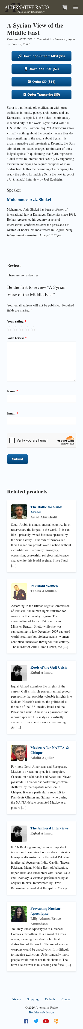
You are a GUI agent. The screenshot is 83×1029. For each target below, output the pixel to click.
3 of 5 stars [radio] (21, 328)
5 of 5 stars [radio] (33, 328)
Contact (66, 999)
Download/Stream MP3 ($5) (43, 56)
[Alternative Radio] (27, 7)
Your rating (16, 321)
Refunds (50, 999)
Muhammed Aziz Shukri (29, 200)
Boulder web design (41, 1012)
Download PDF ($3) (43, 69)
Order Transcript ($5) (43, 94)
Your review (17, 337)
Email (12, 413)
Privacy (16, 999)
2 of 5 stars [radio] (15, 328)
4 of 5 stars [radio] (27, 328)
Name (12, 391)
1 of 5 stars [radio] (9, 328)
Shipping (33, 999)
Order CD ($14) (43, 81)
